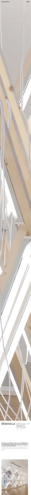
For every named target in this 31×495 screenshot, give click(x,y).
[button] (27, 2)
